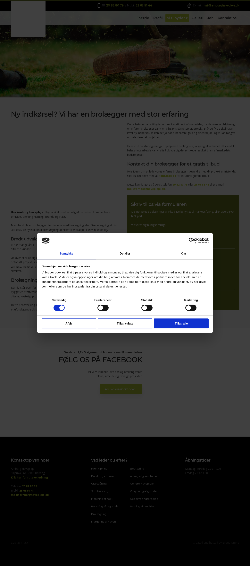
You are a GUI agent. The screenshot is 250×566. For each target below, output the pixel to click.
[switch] (103, 308)
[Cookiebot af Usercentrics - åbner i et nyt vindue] (191, 240)
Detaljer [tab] (125, 253)
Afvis (68, 323)
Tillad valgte (125, 323)
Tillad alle (181, 323)
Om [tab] (183, 253)
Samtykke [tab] (66, 253)
